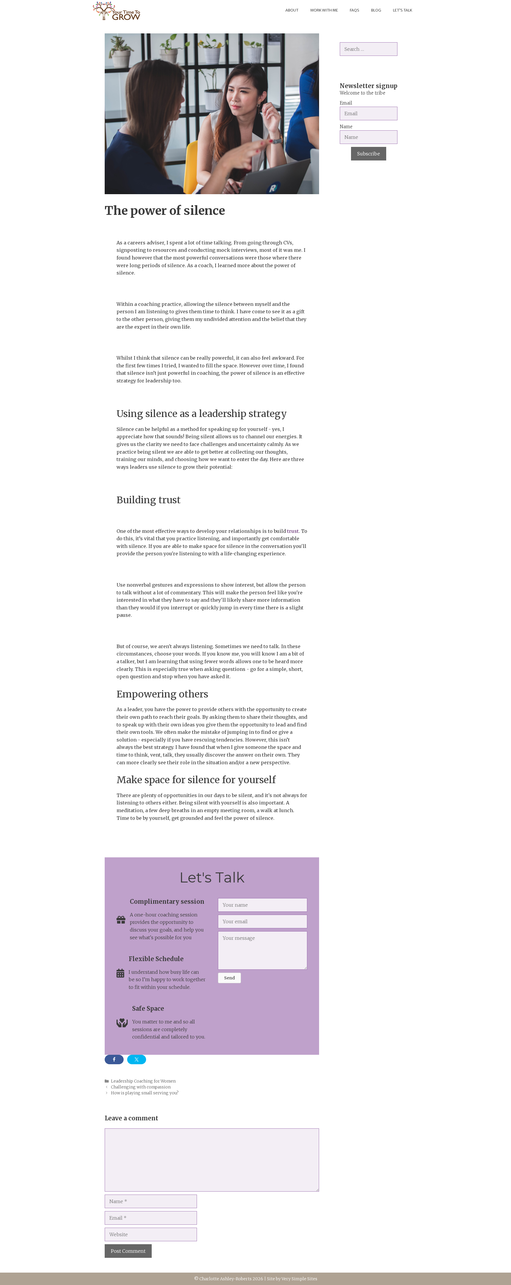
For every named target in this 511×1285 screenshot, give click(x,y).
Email (346, 103)
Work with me (324, 10)
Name (346, 126)
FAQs (354, 10)
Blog (376, 10)
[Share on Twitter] (136, 1059)
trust (292, 531)
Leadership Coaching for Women (143, 1081)
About (291, 10)
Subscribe (368, 154)
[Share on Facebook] (114, 1059)
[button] (229, 978)
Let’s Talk (402, 10)
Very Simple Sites (299, 1278)
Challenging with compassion (141, 1087)
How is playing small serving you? (145, 1093)
